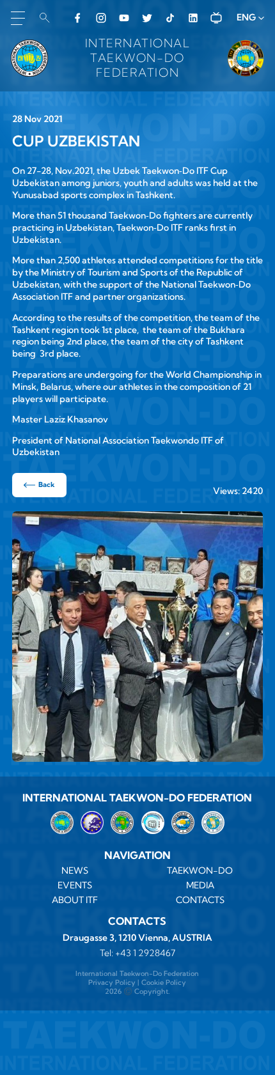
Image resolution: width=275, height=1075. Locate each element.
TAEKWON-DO (200, 870)
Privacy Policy (112, 982)
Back (46, 484)
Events (75, 885)
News (74, 870)
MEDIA (200, 885)
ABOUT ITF (75, 900)
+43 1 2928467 (145, 953)
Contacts (200, 900)
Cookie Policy (163, 982)
